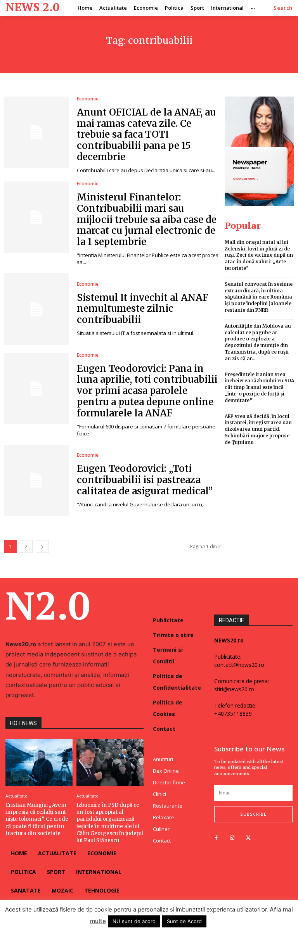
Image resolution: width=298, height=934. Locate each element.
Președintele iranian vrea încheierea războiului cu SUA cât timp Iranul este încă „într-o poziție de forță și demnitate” (259, 387)
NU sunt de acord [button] (134, 921)
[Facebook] (216, 838)
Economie (88, 99)
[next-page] (42, 546)
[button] (283, 8)
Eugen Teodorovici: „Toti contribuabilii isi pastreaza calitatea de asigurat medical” (145, 480)
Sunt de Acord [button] (184, 921)
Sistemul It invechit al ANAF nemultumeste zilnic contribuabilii (142, 309)
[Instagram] (232, 838)
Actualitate (16, 796)
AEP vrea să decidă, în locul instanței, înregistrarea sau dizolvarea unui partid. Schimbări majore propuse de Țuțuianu (258, 429)
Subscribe (253, 814)
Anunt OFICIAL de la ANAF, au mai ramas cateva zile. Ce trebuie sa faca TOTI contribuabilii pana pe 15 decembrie (146, 134)
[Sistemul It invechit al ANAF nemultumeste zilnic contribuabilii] (36, 309)
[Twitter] (248, 838)
